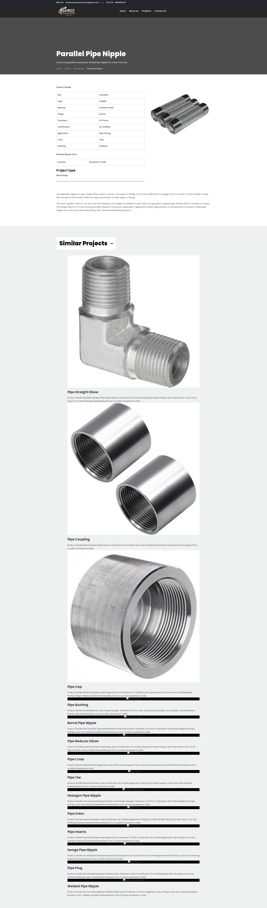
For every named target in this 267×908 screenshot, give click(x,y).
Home (123, 11)
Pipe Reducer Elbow (83, 741)
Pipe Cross (75, 759)
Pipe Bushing (77, 705)
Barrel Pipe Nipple (81, 723)
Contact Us (160, 11)
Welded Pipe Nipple (83, 886)
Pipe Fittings (79, 68)
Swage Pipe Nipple (82, 850)
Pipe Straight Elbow (82, 392)
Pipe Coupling (78, 539)
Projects (67, 68)
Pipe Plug (74, 868)
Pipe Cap (74, 687)
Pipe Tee (74, 777)
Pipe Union (75, 813)
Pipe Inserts (76, 832)
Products (146, 11)
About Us (133, 11)
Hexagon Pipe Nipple (84, 795)
